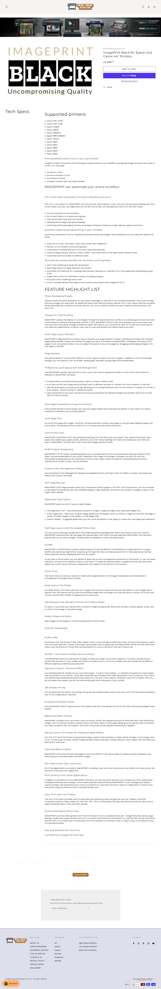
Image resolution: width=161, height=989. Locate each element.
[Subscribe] (88, 908)
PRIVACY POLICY (37, 961)
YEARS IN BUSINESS (38, 946)
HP (56, 943)
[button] (143, 6)
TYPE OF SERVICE (37, 953)
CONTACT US (36, 957)
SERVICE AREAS (37, 964)
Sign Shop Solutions (88, 943)
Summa (58, 953)
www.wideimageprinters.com (114, 49)
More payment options (129, 81)
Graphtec (59, 957)
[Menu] (7, 6)
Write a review (80, 874)
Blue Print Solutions (88, 950)
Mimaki (58, 961)
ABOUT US (34, 943)
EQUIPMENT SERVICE (39, 950)
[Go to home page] (80, 6)
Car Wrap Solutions (88, 946)
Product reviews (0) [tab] (22, 863)
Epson (57, 946)
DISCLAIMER (35, 968)
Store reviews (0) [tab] (37, 863)
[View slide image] (80, 27)
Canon (58, 950)
